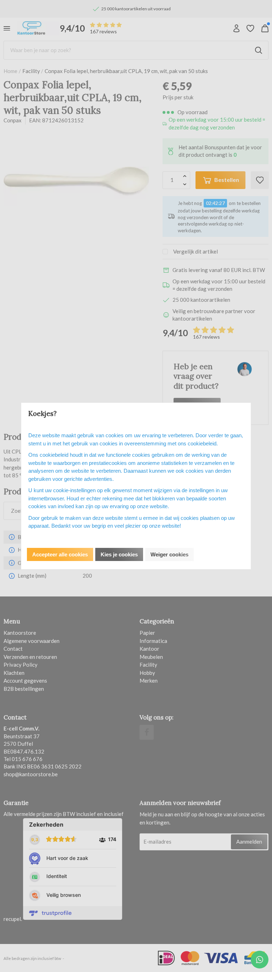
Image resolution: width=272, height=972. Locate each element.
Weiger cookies (169, 554)
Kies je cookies (119, 554)
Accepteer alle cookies (60, 554)
